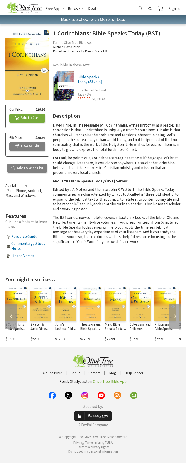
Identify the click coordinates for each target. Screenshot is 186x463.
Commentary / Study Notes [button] (28, 246)
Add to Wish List (29, 168)
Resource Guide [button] (24, 236)
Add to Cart (30, 118)
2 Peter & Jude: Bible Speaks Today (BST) (40, 331)
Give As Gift (29, 146)
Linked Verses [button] (22, 256)
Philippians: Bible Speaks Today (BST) (163, 329)
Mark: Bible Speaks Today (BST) (114, 329)
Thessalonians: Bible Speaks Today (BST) (90, 329)
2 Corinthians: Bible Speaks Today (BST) (15, 329)
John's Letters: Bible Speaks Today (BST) (65, 331)
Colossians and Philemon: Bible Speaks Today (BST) (140, 331)
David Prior (72, 47)
